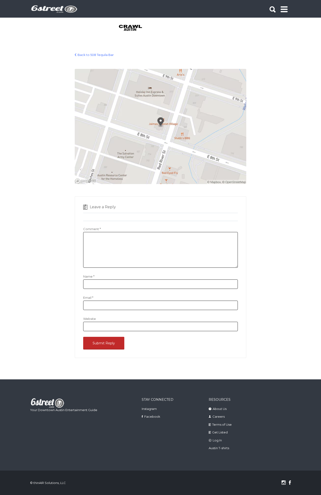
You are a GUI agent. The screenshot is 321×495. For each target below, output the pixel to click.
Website (89, 319)
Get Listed (220, 432)
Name (88, 276)
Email (88, 297)
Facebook (152, 416)
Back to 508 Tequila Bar (96, 55)
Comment (92, 229)
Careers (218, 416)
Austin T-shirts (219, 448)
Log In (217, 440)
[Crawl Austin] (133, 28)
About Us (220, 409)
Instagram (149, 409)
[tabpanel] (133, 28)
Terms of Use (222, 424)
